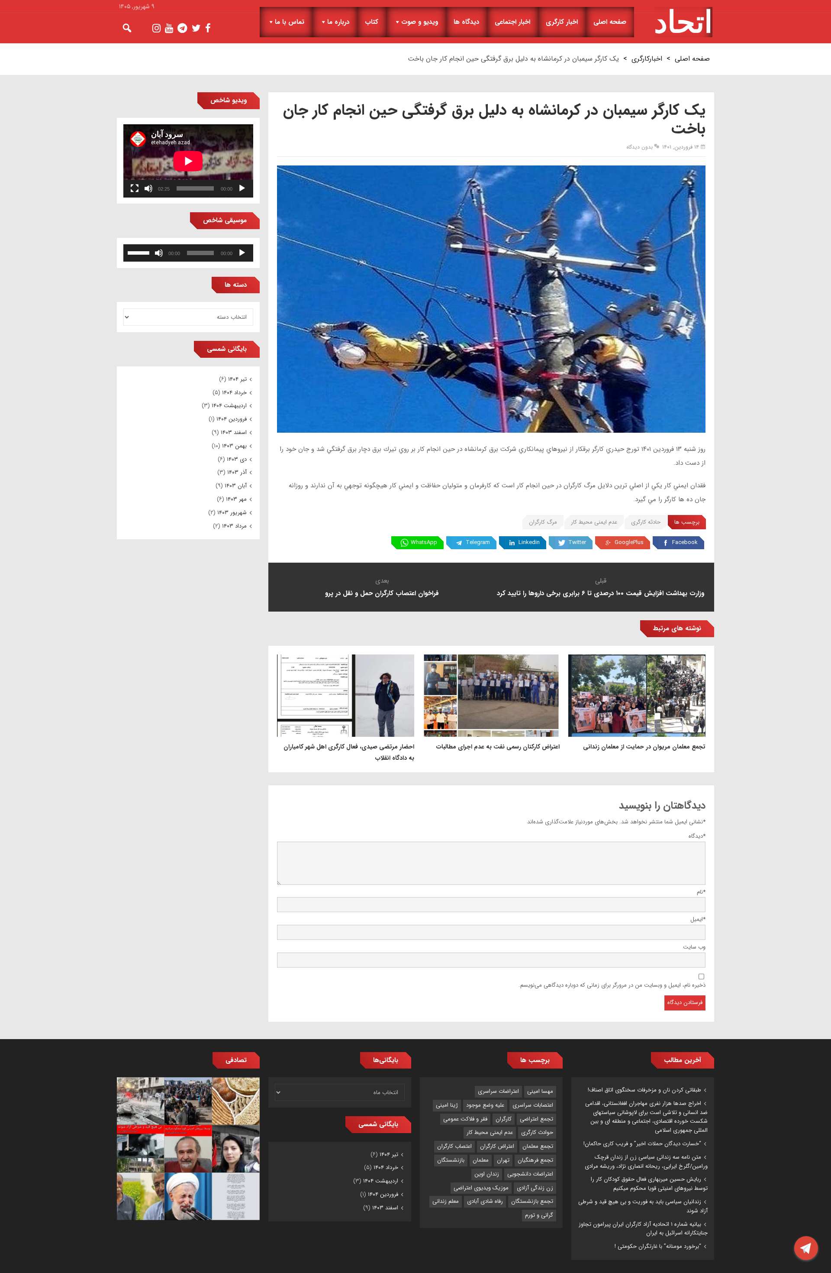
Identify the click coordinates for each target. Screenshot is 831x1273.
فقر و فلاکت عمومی (465, 1119)
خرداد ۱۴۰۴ (234, 392)
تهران (503, 1160)
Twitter (577, 542)
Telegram (478, 542)
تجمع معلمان (537, 1146)
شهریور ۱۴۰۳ (232, 512)
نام (701, 892)
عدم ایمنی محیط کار (594, 522)
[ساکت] (148, 188)
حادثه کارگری (645, 522)
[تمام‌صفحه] (134, 188)
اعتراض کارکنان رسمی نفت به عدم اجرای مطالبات (498, 746)
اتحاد (683, 22)
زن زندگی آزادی (535, 1187)
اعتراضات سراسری (498, 1091)
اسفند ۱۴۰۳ (234, 432)
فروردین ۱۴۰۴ (231, 419)
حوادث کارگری (537, 1132)
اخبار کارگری (562, 22)
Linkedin (529, 542)
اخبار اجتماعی (512, 22)
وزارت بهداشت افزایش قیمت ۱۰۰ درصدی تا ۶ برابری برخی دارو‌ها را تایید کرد (600, 593)
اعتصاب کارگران (454, 1146)
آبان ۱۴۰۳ (236, 485)
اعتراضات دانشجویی (530, 1174)
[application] (188, 161)
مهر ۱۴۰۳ (236, 499)
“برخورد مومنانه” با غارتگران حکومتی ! (658, 1246)
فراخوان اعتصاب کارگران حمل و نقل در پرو (382, 593)
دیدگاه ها (466, 22)
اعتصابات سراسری (532, 1105)
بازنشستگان (450, 1160)
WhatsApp (424, 542)
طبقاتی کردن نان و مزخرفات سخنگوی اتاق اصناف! (644, 1090)
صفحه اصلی (609, 22)
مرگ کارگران (543, 522)
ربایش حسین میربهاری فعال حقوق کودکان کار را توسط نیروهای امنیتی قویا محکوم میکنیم (649, 1184)
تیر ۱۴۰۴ (237, 379)
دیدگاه (697, 836)
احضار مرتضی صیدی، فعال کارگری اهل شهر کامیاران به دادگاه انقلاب (348, 752)
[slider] (140, 252)
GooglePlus (629, 542)
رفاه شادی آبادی (485, 1201)
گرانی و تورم (539, 1215)
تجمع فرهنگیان (535, 1160)
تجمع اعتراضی (536, 1119)
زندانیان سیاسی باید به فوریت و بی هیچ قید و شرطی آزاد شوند (643, 1206)
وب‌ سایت (694, 947)
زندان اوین (486, 1174)
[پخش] (242, 188)
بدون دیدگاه (639, 147)
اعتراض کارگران (497, 1146)
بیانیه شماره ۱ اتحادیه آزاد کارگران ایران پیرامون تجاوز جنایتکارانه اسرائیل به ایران (643, 1229)
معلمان (481, 1160)
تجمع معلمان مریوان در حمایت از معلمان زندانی (644, 746)
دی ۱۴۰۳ (237, 459)
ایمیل (697, 919)
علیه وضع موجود (485, 1105)
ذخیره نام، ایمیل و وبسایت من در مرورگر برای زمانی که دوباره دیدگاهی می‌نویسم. (612, 985)
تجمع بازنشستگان (532, 1201)
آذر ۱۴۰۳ (237, 472)
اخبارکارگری (646, 58)
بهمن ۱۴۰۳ (234, 445)
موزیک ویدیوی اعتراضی (481, 1187)
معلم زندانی (445, 1201)
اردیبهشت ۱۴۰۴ (229, 405)
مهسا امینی (540, 1091)
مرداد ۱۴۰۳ (234, 526)
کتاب (371, 22)
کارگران (504, 1119)
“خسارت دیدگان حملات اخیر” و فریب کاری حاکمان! (642, 1143)
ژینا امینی (447, 1105)
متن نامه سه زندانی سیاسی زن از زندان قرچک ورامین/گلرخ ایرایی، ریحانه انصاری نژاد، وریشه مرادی (646, 1162)
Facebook (685, 542)
